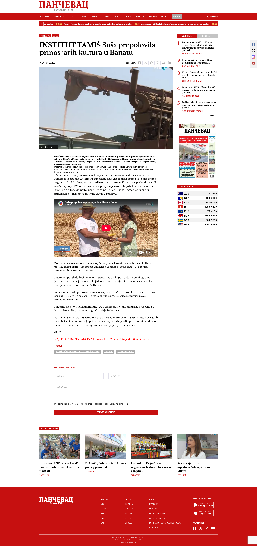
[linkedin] (170, 63)
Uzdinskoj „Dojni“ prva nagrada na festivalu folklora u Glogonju (151, 467)
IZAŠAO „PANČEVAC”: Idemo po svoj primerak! (105, 465)
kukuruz (108, 351)
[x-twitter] (200, 528)
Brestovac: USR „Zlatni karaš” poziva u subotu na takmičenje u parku (167, 23)
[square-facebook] (194, 528)
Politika (199, 54)
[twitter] (145, 63)
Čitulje (176, 17)
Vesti (70, 17)
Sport (95, 17)
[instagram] (207, 528)
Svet (116, 17)
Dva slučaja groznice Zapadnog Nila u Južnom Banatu (193, 467)
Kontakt (153, 509)
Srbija (128, 499)
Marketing (154, 527)
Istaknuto (207, 36)
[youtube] (213, 528)
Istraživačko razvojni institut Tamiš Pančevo (78, 351)
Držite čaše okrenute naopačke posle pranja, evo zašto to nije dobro (199, 105)
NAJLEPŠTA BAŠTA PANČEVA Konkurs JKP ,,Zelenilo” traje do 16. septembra (101, 339)
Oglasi (164, 17)
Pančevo (58, 17)
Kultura (127, 17)
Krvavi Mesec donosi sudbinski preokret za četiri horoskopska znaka (90, 23)
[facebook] (139, 63)
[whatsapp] (151, 63)
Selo (55, 35)
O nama (152, 499)
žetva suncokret (126, 351)
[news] (59, 446)
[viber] (157, 63)
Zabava (105, 17)
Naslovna (44, 17)
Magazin (153, 17)
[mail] (163, 63)
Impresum (153, 504)
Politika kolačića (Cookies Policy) (165, 523)
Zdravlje (139, 17)
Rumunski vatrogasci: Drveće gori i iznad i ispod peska (198, 61)
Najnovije (187, 36)
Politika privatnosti (158, 513)
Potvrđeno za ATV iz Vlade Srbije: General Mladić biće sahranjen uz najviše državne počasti (198, 46)
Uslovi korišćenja (158, 518)
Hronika (84, 17)
